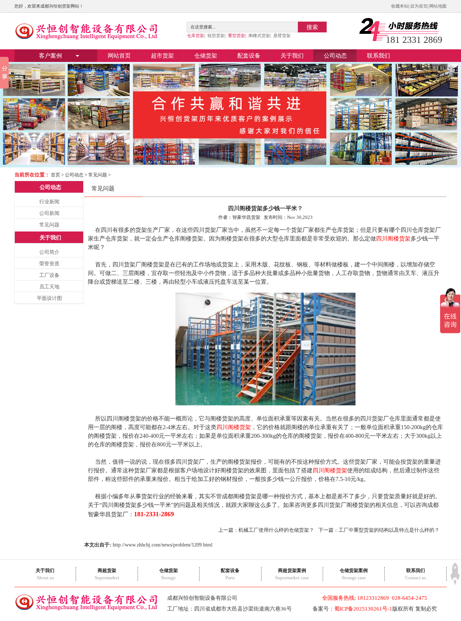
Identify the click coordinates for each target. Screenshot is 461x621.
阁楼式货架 (259, 35)
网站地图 (438, 6)
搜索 (312, 27)
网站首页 (119, 56)
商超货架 (107, 570)
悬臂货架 (282, 35)
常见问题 (97, 174)
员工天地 (49, 286)
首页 (55, 174)
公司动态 (335, 56)
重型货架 (236, 35)
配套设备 (248, 56)
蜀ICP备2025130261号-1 (363, 609)
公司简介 (49, 252)
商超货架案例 (292, 570)
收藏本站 (399, 6)
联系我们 (378, 56)
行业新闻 (49, 201)
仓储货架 (205, 56)
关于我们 (292, 56)
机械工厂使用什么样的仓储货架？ (276, 530)
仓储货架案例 (354, 570)
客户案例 (50, 56)
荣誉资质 (49, 263)
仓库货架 (195, 35)
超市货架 (162, 56)
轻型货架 (216, 35)
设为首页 (419, 6)
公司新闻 (49, 213)
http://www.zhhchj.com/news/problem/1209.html (162, 545)
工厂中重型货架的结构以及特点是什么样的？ (389, 530)
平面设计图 (49, 298)
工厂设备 (49, 275)
